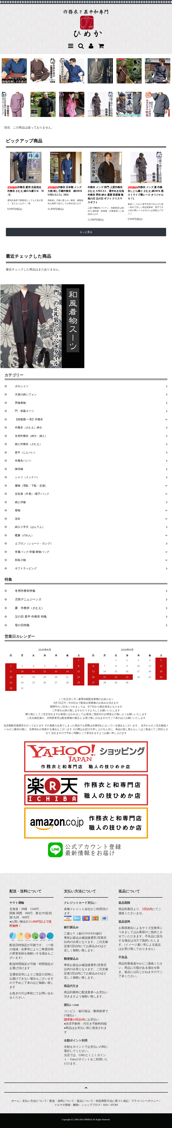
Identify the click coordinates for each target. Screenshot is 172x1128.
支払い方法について (34, 1100)
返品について (85, 1100)
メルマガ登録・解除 (66, 1104)
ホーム (15, 1100)
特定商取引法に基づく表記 (112, 1100)
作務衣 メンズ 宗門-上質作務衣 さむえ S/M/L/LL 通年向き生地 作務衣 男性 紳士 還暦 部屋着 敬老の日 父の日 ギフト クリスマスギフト (106, 195)
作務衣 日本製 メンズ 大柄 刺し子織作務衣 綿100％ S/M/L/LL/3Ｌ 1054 (65, 191)
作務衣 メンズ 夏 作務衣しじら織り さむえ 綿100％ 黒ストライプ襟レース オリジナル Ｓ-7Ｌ (146, 193)
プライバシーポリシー (145, 1100)
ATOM (114, 1104)
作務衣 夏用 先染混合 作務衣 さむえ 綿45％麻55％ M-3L (25, 191)
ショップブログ (90, 1104)
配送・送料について (62, 1100)
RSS (105, 1104)
